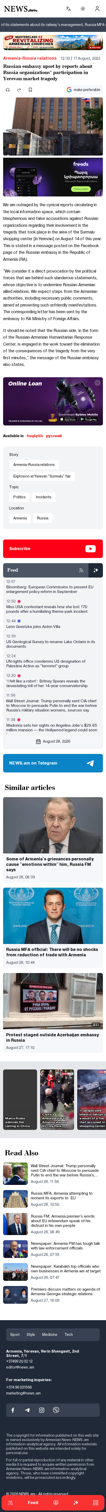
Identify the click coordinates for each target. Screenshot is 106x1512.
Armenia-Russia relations (30, 58)
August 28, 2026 (56, 741)
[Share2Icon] (19, 89)
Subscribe (19, 548)
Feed (33, 1502)
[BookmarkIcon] (30, 89)
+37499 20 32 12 (19, 1362)
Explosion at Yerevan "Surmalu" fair (42, 476)
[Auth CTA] (97, 8)
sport (15, 1335)
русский (54, 436)
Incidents (43, 497)
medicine (49, 1335)
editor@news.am (20, 1367)
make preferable (87, 90)
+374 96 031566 (19, 1387)
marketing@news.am (23, 1393)
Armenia (20, 518)
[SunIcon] (83, 8)
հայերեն (35, 436)
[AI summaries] (96, 570)
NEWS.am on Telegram (33, 763)
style (31, 1335)
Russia (42, 518)
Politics (19, 497)
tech (69, 1335)
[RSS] (81, 570)
